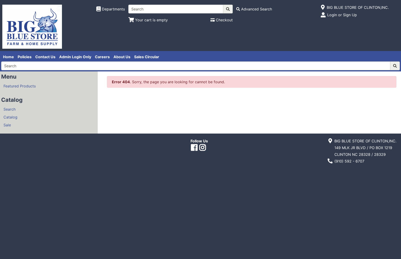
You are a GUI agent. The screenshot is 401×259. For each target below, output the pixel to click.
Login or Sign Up (342, 15)
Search (9, 109)
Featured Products (19, 86)
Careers (102, 56)
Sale (7, 125)
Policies (25, 56)
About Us (121, 56)
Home (8, 56)
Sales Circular (146, 56)
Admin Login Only (75, 56)
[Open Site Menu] (323, 7)
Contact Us (45, 56)
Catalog (10, 117)
